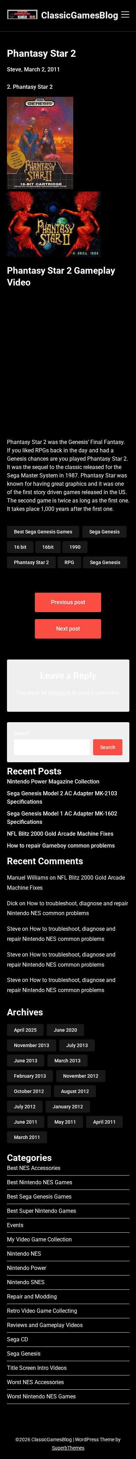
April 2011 (104, 1122)
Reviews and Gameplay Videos (45, 1325)
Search (21, 733)
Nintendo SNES (26, 1282)
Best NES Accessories (33, 1168)
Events (15, 1225)
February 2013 (30, 1076)
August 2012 (75, 1091)
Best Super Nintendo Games (41, 1211)
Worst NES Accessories (35, 1382)
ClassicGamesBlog (79, 15)
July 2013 (77, 1045)
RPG (69, 562)
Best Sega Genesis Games (43, 532)
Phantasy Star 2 (31, 562)
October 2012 (29, 1091)
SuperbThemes (68, 1448)
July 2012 (25, 1106)
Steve (14, 929)
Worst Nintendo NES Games (41, 1396)
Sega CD (17, 1339)
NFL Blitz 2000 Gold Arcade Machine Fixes (60, 833)
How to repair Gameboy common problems (61, 845)
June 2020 (65, 1030)
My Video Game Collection (39, 1239)
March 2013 (67, 1060)
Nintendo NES (24, 1253)
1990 (75, 547)
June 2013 (25, 1060)
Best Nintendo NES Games (39, 1182)
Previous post (68, 602)
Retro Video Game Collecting (42, 1311)
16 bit (20, 547)
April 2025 (25, 1030)
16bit (48, 547)
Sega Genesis (104, 532)
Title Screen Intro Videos (37, 1368)
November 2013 (31, 1045)
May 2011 (65, 1122)
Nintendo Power (26, 1268)
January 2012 (68, 1106)
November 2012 (80, 1076)
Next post (68, 628)
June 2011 (25, 1122)
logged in (59, 692)
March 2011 (27, 1137)
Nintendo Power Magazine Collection (53, 781)
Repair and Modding (32, 1296)
